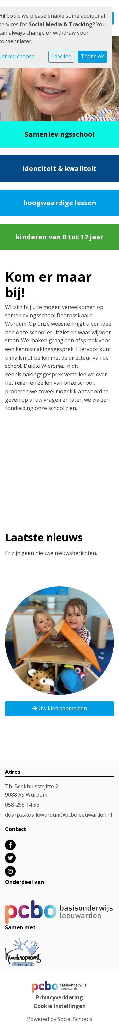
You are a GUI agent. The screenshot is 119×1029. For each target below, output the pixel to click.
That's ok (92, 56)
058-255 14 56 (22, 804)
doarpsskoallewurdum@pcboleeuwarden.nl (58, 814)
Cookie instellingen (60, 1006)
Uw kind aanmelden (62, 708)
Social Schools (75, 1019)
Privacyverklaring (59, 997)
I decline (61, 56)
